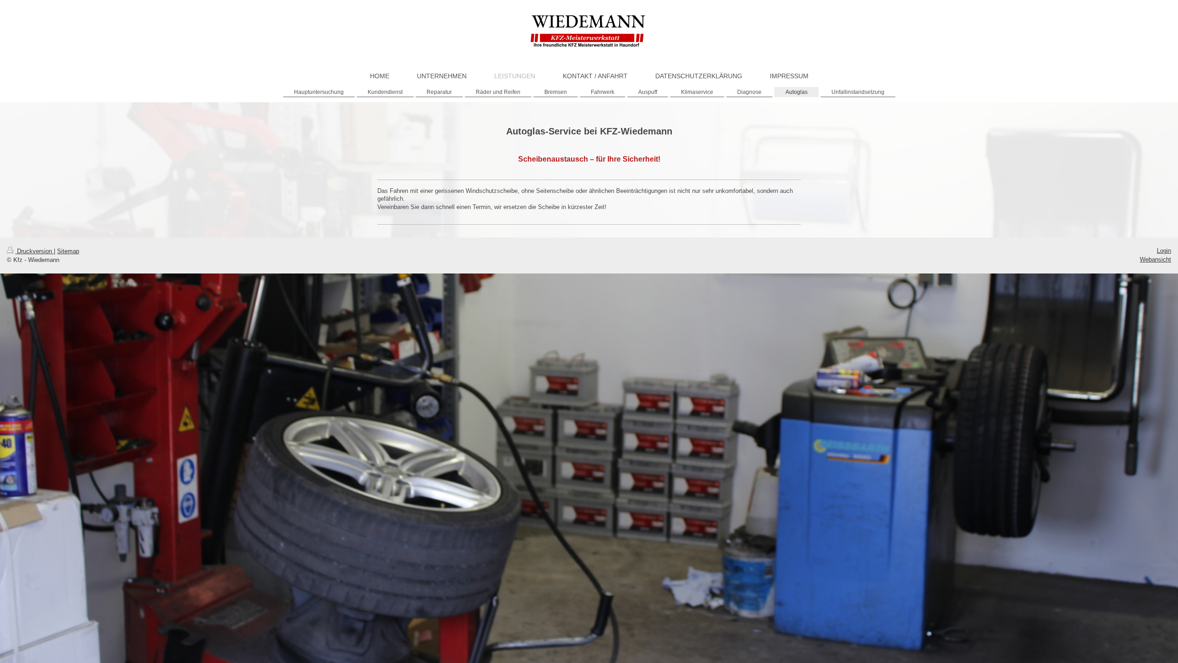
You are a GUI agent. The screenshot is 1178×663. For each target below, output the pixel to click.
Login (1164, 250)
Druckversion (34, 251)
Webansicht (1155, 259)
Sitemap (68, 251)
